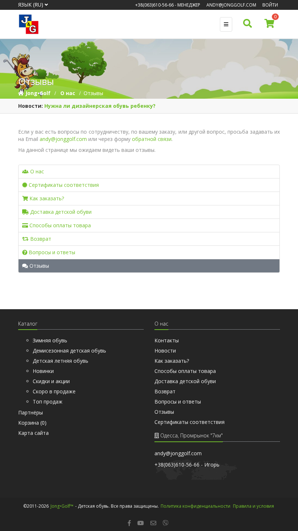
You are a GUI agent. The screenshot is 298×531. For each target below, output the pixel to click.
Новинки (43, 370)
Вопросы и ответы (51, 252)
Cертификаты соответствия (63, 184)
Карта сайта (33, 432)
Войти (270, 5)
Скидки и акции (51, 381)
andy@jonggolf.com (231, 5)
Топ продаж (48, 401)
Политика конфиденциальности (195, 506)
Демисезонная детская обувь (69, 350)
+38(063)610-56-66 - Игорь (187, 464)
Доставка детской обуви (60, 211)
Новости (165, 350)
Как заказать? (46, 198)
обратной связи (152, 138)
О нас (36, 171)
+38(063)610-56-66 (154, 5)
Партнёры (30, 412)
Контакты (166, 340)
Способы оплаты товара (59, 225)
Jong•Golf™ (62, 506)
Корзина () (32, 422)
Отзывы (38, 265)
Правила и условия (253, 506)
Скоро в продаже (54, 391)
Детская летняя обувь (60, 360)
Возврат (40, 238)
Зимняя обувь (50, 340)
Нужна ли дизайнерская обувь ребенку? (100, 105)
